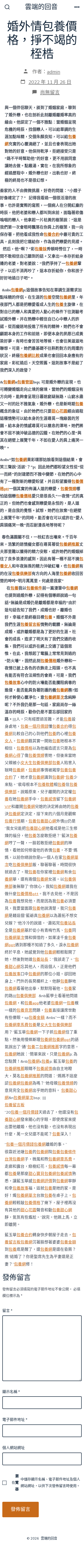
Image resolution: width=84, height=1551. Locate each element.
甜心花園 (59, 411)
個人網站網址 (13, 1447)
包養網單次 (54, 697)
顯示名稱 (11, 1391)
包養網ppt (61, 1039)
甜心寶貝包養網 (42, 1173)
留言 (7, 1310)
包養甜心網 (46, 821)
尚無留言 (50, 92)
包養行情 (13, 821)
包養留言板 (30, 624)
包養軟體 (46, 784)
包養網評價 (42, 1181)
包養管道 (25, 382)
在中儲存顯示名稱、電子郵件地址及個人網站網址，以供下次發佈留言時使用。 (46, 1482)
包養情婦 (68, 489)
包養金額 (37, 1017)
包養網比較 (30, 355)
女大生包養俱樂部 (36, 763)
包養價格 (24, 496)
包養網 (71, 263)
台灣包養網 (14, 1159)
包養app (31, 1003)
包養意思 (24, 1010)
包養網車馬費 (16, 1025)
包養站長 (68, 923)
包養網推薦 (69, 544)
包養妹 (41, 249)
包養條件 (34, 588)
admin (53, 71)
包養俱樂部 (22, 573)
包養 (48, 297)
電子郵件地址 (14, 1419)
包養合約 (52, 234)
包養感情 (48, 799)
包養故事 (13, 682)
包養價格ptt (27, 894)
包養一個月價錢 (34, 726)
